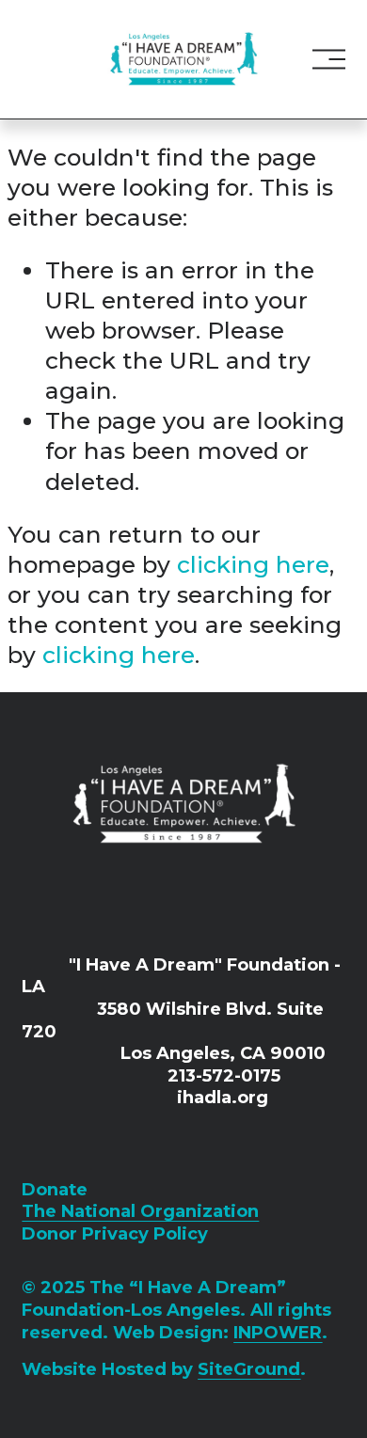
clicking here (253, 564)
